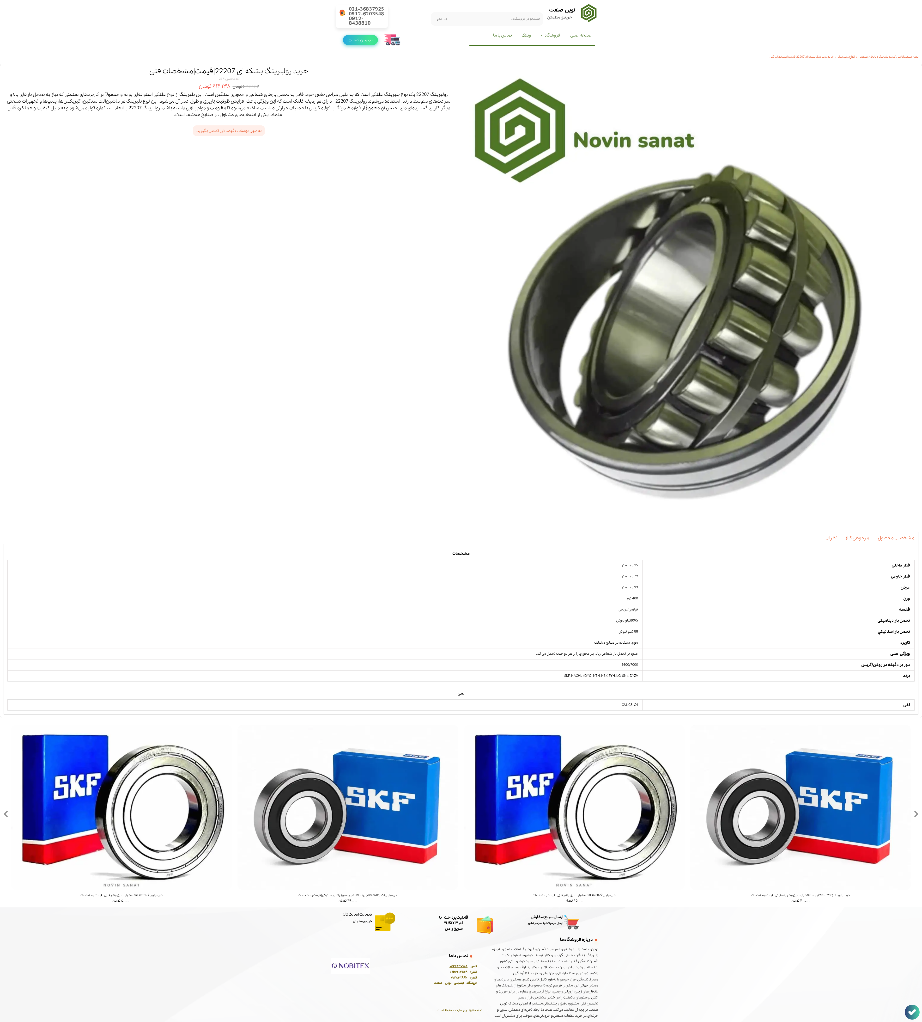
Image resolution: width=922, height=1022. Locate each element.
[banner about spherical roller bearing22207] (689, 296)
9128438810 (459, 977)
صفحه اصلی (580, 35)
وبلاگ (526, 35)
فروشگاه (552, 35)
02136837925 (458, 966)
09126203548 (458, 971)
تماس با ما (502, 35)
